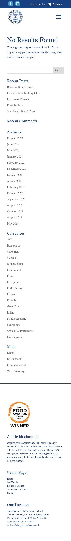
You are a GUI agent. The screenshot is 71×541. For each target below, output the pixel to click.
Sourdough (13, 324)
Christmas (13, 251)
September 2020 (16, 199)
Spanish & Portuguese (20, 331)
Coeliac (11, 257)
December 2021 (16, 168)
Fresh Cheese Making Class (23, 93)
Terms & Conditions (17, 489)
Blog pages (13, 245)
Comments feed (16, 365)
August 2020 (14, 205)
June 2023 (13, 144)
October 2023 (15, 138)
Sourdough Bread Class (21, 111)
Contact (10, 493)
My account (36, 4)
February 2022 (16, 162)
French (11, 300)
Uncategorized (15, 337)
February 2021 (16, 187)
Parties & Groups (15, 485)
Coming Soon (15, 263)
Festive (11, 294)
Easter (11, 276)
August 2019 (14, 217)
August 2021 (14, 181)
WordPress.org (16, 371)
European (13, 282)
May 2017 (13, 223)
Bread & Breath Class (20, 87)
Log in (10, 352)
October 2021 (15, 175)
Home (10, 478)
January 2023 (15, 156)
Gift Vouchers (14, 482)
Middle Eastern (16, 318)
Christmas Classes (18, 99)
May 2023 (13, 150)
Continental (14, 270)
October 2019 (15, 211)
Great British (14, 306)
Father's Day (14, 288)
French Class (15, 105)
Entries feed (14, 358)
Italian (10, 312)
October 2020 (15, 193)
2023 (10, 239)
